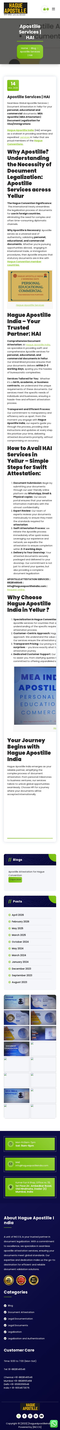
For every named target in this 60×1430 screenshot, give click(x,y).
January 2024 (20, 962)
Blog (33, 48)
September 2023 (22, 975)
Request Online (16, 589)
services (25, 137)
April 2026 (18, 915)
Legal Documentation (20, 1318)
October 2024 (20, 941)
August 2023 (19, 982)
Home (24, 48)
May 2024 (18, 948)
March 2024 (19, 955)
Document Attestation (21, 1312)
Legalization (15, 1331)
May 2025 (17, 928)
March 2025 (19, 935)
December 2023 (21, 968)
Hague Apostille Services (30, 305)
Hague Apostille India (38, 344)
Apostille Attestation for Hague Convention (26, 873)
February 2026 (20, 921)
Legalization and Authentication (26, 1338)
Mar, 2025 (13, 85)
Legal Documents (18, 1325)
